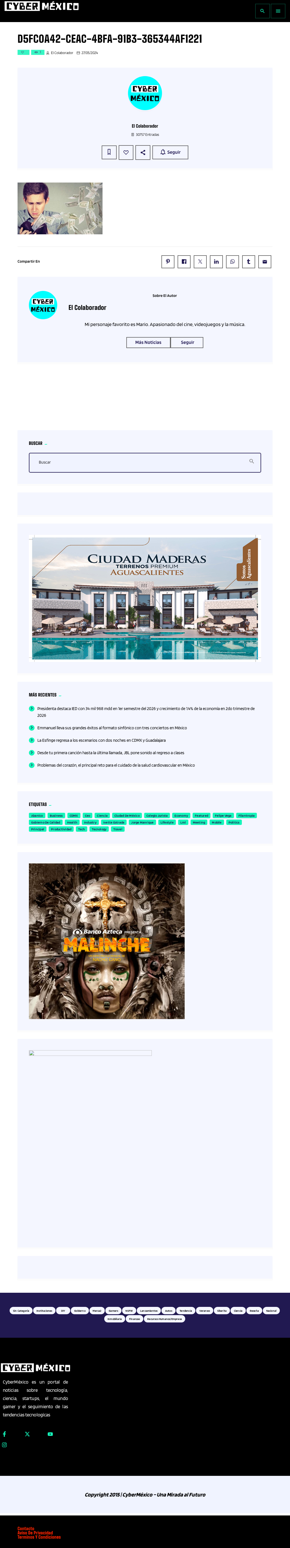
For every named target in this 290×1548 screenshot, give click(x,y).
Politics (234, 822)
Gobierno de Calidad (45, 822)
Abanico (37, 815)
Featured (201, 815)
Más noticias (148, 342)
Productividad (61, 829)
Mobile (216, 822)
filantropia (246, 815)
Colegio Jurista (157, 815)
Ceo (87, 815)
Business (56, 815)
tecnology (99, 829)
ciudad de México (127, 815)
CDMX (74, 815)
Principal (37, 829)
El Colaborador (62, 53)
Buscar (45, 462)
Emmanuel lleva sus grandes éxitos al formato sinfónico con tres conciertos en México (112, 727)
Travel (117, 829)
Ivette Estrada (113, 822)
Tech (81, 829)
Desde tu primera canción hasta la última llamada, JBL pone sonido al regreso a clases (110, 752)
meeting (199, 822)
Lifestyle (167, 822)
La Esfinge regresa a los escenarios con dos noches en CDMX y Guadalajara (101, 740)
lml (183, 822)
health (72, 822)
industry (90, 822)
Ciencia (102, 815)
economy (181, 815)
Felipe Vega (223, 815)
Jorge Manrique (142, 822)
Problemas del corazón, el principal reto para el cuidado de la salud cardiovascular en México (116, 765)
